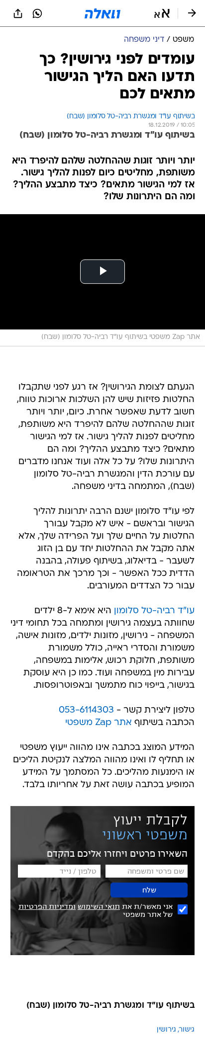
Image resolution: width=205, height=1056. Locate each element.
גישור (187, 1030)
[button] (162, 13)
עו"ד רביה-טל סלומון (154, 611)
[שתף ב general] (17, 13)
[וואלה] (102, 13)
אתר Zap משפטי (98, 723)
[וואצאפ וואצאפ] (37, 13)
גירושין (166, 1030)
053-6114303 (86, 710)
